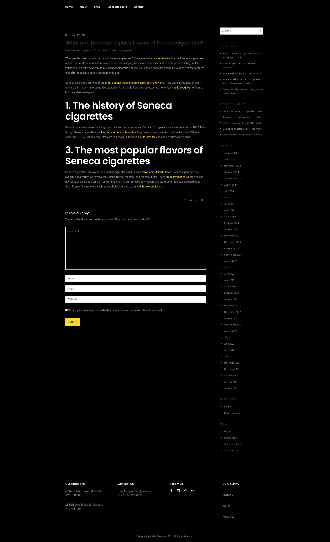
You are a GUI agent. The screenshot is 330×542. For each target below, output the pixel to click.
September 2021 (232, 376)
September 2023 (232, 255)
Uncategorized (125, 50)
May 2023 (229, 274)
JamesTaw (228, 111)
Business (228, 407)
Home (69, 7)
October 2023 (231, 249)
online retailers (161, 58)
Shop (97, 7)
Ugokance (228, 135)
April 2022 (229, 357)
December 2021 (232, 363)
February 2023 (231, 293)
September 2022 (232, 325)
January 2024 (231, 229)
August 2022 (230, 331)
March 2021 (230, 382)
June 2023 (229, 268)
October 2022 (231, 318)
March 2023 (230, 287)
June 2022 (229, 344)
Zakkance (228, 117)
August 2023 (230, 261)
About (83, 7)
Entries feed (230, 438)
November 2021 (232, 369)
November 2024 (232, 166)
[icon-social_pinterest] (186, 490)
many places (177, 177)
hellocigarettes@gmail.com (136, 491)
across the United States (156, 172)
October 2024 (231, 172)
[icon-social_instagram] (179, 490)
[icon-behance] (192, 490)
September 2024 (233, 179)
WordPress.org (231, 451)
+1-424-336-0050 (131, 495)
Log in (227, 432)
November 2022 (232, 312)
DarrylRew (228, 123)
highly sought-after (183, 87)
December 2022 (232, 306)
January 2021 (230, 388)
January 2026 (230, 153)
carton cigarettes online (249, 111)
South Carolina (147, 137)
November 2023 (232, 242)
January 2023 (230, 299)
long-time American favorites (118, 132)
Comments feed (232, 444)
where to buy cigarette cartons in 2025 (243, 74)
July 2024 (229, 191)
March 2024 (230, 217)
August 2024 (230, 185)
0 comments (101, 50)
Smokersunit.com (151, 186)
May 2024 (229, 204)
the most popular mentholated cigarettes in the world (132, 82)
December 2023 (232, 236)
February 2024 (231, 223)
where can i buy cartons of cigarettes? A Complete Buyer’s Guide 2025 (243, 82)
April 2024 (229, 210)
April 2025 (229, 160)
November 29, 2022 (75, 35)
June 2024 (229, 198)
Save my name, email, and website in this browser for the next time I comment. (115, 310)
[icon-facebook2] (172, 490)
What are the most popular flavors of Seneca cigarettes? (134, 42)
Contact (139, 7)
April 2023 (229, 280)
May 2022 (229, 350)
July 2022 (229, 338)
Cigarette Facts (117, 7)
